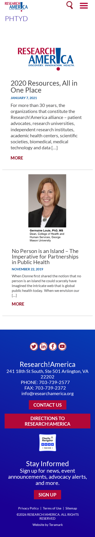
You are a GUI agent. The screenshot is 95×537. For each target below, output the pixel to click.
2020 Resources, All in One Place (44, 86)
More (17, 157)
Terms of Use (52, 508)
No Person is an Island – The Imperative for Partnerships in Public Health (45, 256)
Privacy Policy (28, 508)
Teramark (56, 525)
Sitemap (71, 508)
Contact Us (47, 405)
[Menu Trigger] (83, 5)
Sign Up (47, 494)
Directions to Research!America (47, 421)
